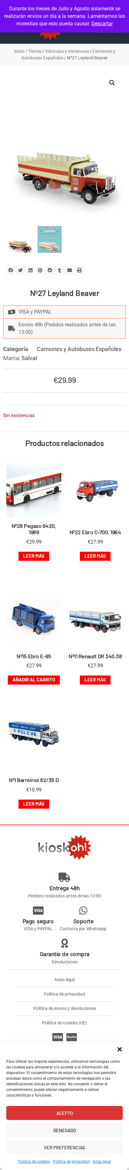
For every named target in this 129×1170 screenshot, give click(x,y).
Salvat (29, 358)
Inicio (19, 51)
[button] (119, 1049)
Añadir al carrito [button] (34, 679)
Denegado (64, 1130)
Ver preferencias (64, 1147)
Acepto (64, 1113)
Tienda (34, 51)
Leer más (33, 556)
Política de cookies (34, 1161)
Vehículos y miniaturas (67, 51)
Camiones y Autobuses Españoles (79, 349)
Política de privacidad (71, 1161)
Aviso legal (102, 1161)
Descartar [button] (102, 24)
